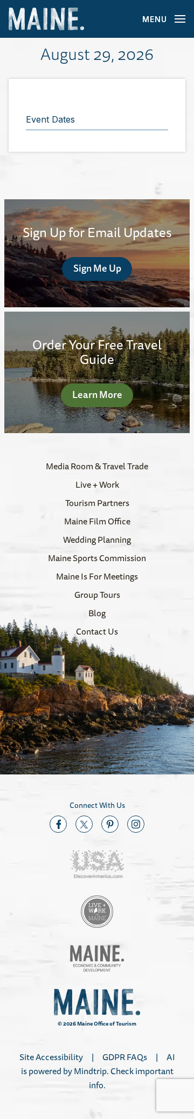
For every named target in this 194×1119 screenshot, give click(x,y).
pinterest (110, 824)
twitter (84, 824)
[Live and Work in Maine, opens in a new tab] (97, 911)
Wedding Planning (97, 539)
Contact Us (97, 631)
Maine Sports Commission (97, 558)
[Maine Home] (46, 19)
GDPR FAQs (124, 1057)
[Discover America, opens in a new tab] (97, 864)
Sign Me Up (97, 267)
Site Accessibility (51, 1057)
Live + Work (97, 484)
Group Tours (97, 595)
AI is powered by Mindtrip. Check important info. (98, 1071)
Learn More (97, 394)
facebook (58, 824)
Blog (97, 613)
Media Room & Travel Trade (97, 466)
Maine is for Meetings (97, 576)
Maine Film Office (97, 521)
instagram (135, 824)
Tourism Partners (97, 503)
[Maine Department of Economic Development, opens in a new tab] (97, 958)
